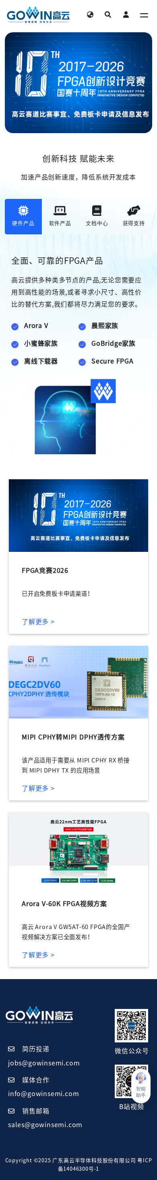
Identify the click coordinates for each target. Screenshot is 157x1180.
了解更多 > (38, 621)
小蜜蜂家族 (41, 343)
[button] (141, 1086)
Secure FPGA (112, 361)
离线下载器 (41, 361)
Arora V (36, 325)
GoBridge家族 (113, 343)
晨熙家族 (104, 325)
